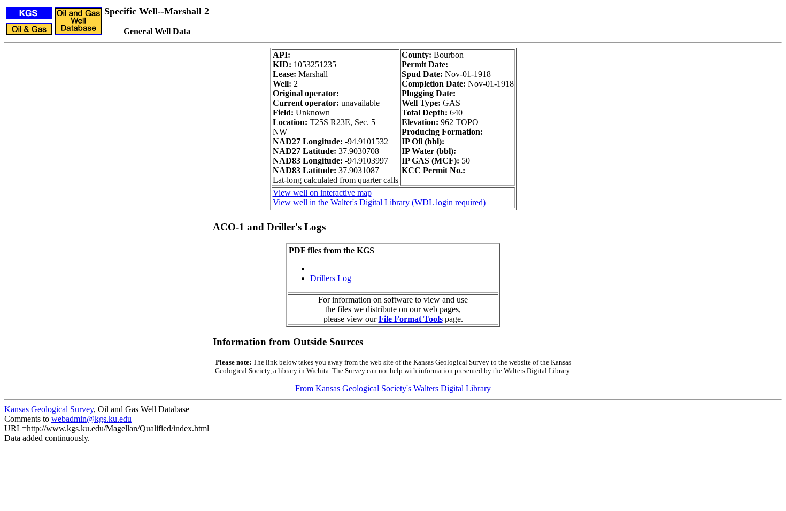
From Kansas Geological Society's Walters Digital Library (393, 388)
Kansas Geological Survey (49, 409)
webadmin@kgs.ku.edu (91, 418)
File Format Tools (411, 318)
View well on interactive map (322, 192)
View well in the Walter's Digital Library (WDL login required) (379, 202)
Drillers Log (330, 278)
